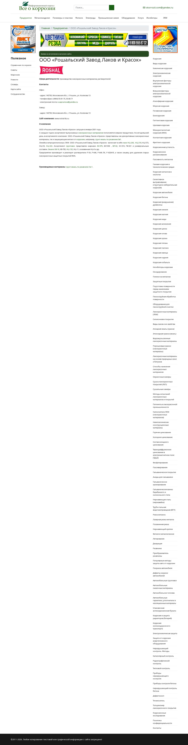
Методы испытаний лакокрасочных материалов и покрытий (163, 397)
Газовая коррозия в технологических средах (163, 165)
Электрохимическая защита (165, 633)
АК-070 (100, 146)
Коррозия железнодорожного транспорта (161, 626)
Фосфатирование (160, 462)
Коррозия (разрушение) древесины (163, 203)
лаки (125, 142)
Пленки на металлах (162, 276)
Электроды (91, 18)
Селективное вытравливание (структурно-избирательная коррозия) (165, 183)
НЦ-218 (138, 142)
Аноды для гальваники (163, 477)
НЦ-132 (69, 149)
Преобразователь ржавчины (160, 554)
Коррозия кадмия (160, 257)
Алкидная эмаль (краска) (163, 329)
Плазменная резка (161, 524)
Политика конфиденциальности (162, 721)
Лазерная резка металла (163, 519)
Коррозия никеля (160, 209)
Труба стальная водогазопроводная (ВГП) (164, 508)
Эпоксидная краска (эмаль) (164, 333)
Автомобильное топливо (164, 593)
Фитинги (79, 18)
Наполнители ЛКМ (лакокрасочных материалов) (161, 415)
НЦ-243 (131, 142)
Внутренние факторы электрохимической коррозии (162, 83)
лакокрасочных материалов (90, 133)
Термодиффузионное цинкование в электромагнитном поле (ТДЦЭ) (163, 453)
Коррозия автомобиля (162, 192)
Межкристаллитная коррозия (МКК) (161, 131)
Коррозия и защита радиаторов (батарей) (162, 617)
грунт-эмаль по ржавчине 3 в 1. (79, 167)
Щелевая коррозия (161, 125)
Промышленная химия (108, 18)
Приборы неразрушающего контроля (161, 676)
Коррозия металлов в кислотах (162, 173)
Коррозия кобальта (161, 262)
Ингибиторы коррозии (163, 267)
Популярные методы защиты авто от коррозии (164, 562)
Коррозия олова (160, 233)
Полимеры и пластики (63, 18)
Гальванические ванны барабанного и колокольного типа (163, 492)
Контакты (157, 728)
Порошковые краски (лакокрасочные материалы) (162, 349)
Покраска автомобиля (162, 568)
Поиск (111, 7)
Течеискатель (159, 700)
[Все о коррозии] (37, 6)
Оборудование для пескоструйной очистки (163, 305)
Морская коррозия (161, 106)
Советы (14, 70)
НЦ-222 (49, 146)
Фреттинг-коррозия (161, 142)
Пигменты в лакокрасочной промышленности (165, 405)
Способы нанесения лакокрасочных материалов (161, 369)
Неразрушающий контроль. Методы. (161, 649)
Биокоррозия (158, 115)
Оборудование (128, 18)
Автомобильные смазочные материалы (163, 586)
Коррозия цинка (160, 228)
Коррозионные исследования (159, 714)
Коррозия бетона (160, 197)
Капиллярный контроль (163, 656)
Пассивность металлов (163, 159)
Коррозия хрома (160, 238)
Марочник (15, 75)
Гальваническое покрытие (164, 472)
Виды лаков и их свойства (164, 324)
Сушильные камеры (162, 389)
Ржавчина (157, 548)
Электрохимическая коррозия (161, 74)
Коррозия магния (160, 214)
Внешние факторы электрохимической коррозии (161, 94)
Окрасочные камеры (162, 377)
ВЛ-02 (115, 146)
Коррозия (157, 58)
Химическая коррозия (162, 68)
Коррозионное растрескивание (160, 153)
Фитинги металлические (163, 534)
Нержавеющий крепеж (163, 529)
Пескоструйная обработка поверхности (164, 298)
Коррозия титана (160, 243)
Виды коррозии (159, 63)
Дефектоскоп (158, 696)
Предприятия (26, 18)
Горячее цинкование (162, 432)
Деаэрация (157, 543)
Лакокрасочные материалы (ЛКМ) (165, 313)
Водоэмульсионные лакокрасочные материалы (165, 339)
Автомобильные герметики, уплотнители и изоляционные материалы (164, 600)
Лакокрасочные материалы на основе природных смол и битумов (165, 359)
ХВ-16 (57, 149)
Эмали (51, 149)
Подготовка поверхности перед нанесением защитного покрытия (164, 289)
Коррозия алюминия (162, 224)
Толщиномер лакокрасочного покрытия (164, 706)
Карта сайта (16, 89)
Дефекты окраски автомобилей (160, 574)
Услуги (141, 18)
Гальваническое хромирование (160, 483)
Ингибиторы (151, 18)
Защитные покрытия (162, 281)
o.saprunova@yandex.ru (68, 102)
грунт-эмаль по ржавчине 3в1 (108, 139)
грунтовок (70, 146)
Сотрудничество (18, 94)
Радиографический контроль (161, 662)
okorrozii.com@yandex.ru (159, 7)
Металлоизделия (42, 18)
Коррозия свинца (160, 252)
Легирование (158, 538)
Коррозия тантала (160, 248)
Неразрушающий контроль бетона (165, 689)
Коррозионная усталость (164, 147)
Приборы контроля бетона (164, 683)
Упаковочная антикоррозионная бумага (164, 609)
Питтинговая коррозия (163, 120)
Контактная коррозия (162, 137)
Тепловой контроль (161, 668)
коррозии (80, 139)
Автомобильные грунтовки (165, 580)
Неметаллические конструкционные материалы (161, 425)
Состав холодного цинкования (161, 443)
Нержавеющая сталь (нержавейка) (162, 501)
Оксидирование (160, 272)
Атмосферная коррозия (163, 101)
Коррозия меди (159, 219)
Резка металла (159, 514)
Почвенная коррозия (162, 111)
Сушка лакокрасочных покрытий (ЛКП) (163, 383)
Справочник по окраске (21, 65)
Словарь (14, 84)
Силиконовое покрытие (163, 319)
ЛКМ (165, 18)
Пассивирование (160, 467)
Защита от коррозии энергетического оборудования (162, 641)
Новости (14, 79)
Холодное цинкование (162, 437)
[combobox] (91, 7)
